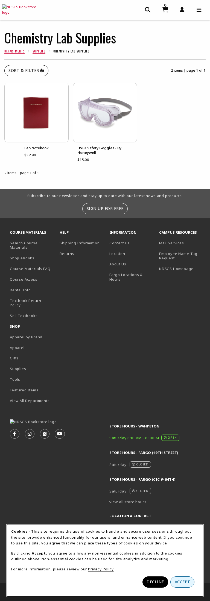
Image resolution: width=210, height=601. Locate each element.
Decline (155, 581)
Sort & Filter (24, 70)
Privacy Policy (101, 569)
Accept (182, 581)
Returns (67, 253)
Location (117, 253)
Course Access (23, 279)
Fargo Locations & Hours (126, 277)
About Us (117, 264)
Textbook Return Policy (25, 303)
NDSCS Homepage (182, 268)
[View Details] (36, 112)
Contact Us (119, 243)
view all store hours (128, 501)
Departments (14, 51)
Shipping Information (80, 243)
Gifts (14, 358)
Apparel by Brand (26, 337)
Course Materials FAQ (30, 268)
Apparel (17, 347)
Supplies (39, 51)
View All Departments (30, 400)
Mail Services (171, 243)
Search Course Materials (24, 245)
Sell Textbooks (24, 315)
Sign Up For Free (105, 208)
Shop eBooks (22, 258)
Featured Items (24, 390)
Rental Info (20, 290)
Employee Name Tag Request (182, 256)
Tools (15, 379)
